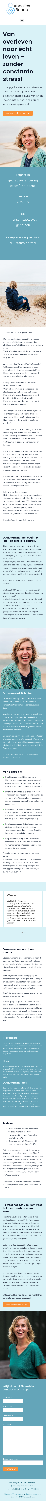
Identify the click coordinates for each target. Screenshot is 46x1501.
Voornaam (7, 1397)
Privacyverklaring (32, 1494)
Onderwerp (8, 1415)
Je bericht (7, 1424)
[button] (22, 20)
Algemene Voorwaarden (13, 1494)
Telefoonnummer (10, 1459)
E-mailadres (8, 1406)
